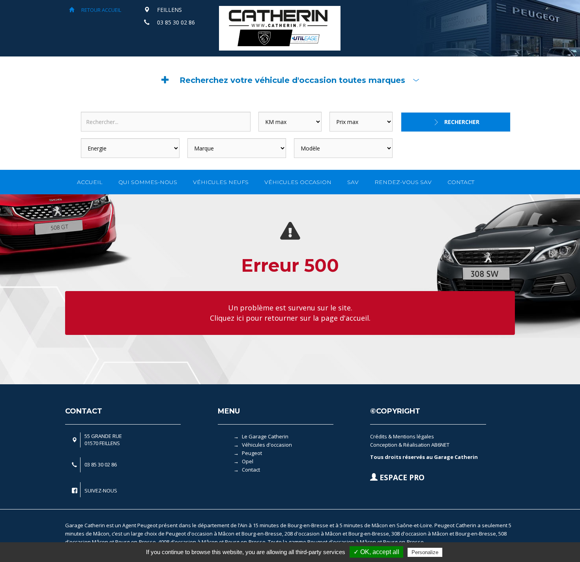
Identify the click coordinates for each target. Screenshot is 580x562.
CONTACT (460, 182)
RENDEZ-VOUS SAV (403, 182)
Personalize (425, 552)
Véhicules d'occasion (267, 444)
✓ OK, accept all (376, 552)
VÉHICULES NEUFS (221, 182)
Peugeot (252, 453)
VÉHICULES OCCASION (297, 182)
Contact (251, 469)
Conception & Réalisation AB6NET (409, 444)
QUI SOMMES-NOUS (147, 182)
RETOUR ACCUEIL (100, 9)
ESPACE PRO (401, 477)
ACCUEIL (90, 182)
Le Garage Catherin (265, 436)
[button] (290, 80)
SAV (353, 182)
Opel (247, 461)
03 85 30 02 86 (176, 22)
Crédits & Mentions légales (402, 436)
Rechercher (461, 122)
